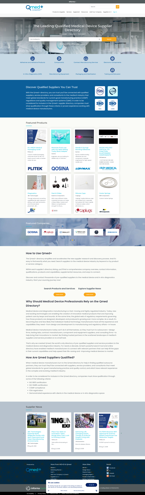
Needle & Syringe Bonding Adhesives (82, 148)
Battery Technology (88, 479)
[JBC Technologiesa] (31, 211)
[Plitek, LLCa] (35, 169)
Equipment (76, 12)
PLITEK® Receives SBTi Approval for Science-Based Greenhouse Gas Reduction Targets (108, 434)
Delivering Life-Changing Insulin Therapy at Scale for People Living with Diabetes (82, 435)
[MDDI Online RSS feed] (107, 476)
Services (69, 12)
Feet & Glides (56, 193)
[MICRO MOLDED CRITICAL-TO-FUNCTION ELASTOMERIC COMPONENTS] (108, 136)
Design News (86, 470)
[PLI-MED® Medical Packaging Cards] (36, 136)
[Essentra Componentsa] (55, 211)
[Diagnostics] (36, 182)
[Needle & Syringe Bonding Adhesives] (84, 136)
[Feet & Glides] (60, 182)
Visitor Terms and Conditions (70, 493)
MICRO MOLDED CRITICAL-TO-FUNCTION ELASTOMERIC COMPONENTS (105, 151)
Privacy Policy (43, 493)
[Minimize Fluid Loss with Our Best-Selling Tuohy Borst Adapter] (60, 136)
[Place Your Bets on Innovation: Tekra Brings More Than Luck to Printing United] (60, 420)
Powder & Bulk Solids (88, 477)
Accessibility (31, 493)
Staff (52, 472)
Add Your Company (96, 12)
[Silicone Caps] (84, 182)
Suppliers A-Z (107, 12)
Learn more (59, 294)
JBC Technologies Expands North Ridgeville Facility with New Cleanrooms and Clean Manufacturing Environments (36, 436)
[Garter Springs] (108, 182)
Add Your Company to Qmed (59, 474)
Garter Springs (104, 193)
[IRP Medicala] (108, 169)
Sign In (115, 12)
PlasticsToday (87, 472)
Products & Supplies (59, 12)
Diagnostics (32, 193)
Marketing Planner (56, 470)
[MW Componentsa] (104, 211)
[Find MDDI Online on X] (107, 470)
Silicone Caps (80, 193)
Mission (53, 467)
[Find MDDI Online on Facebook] (107, 468)
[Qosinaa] (60, 169)
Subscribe (53, 479)
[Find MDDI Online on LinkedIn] (107, 473)
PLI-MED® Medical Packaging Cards (35, 148)
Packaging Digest (88, 474)
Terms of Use (54, 493)
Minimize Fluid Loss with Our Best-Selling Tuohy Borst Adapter (60, 149)
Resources (84, 12)
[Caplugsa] (83, 211)
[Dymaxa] (83, 169)
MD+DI (84, 467)
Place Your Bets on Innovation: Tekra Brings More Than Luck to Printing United (60, 434)
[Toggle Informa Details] (72, 2)
